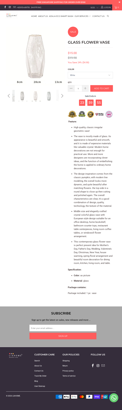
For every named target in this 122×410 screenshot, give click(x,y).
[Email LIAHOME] (14, 7)
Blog (36, 381)
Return (65, 366)
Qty (70, 82)
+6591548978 (23, 7)
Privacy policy (68, 371)
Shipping (36, 7)
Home (34, 16)
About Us (43, 16)
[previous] (9, 58)
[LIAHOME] (11, 15)
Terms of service (68, 376)
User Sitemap (39, 386)
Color (71, 69)
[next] (62, 58)
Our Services (82, 16)
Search (37, 361)
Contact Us (98, 16)
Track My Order (40, 376)
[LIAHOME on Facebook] (5, 7)
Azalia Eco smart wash (61, 16)
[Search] (108, 16)
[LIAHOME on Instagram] (9, 7)
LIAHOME (16, 396)
